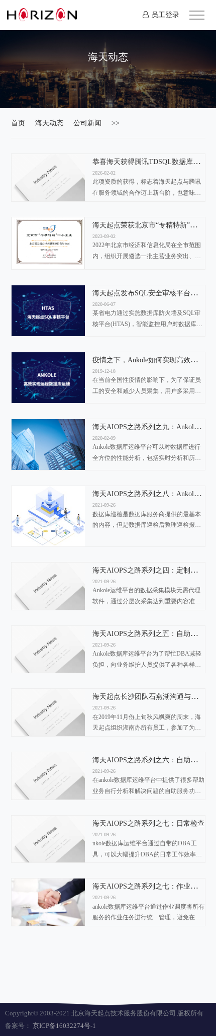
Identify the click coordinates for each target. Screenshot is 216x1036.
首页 (18, 123)
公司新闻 (87, 123)
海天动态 (49, 123)
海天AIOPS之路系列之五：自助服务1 (150, 633)
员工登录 (165, 15)
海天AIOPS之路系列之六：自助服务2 (150, 760)
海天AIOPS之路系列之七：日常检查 (148, 823)
